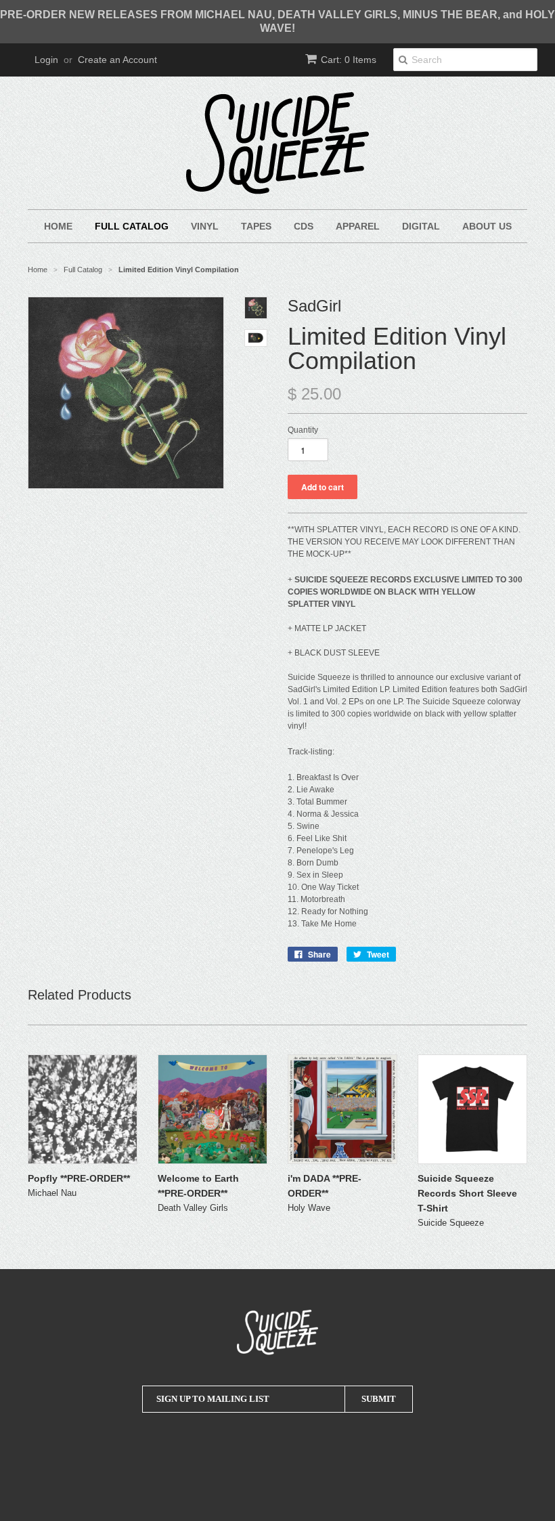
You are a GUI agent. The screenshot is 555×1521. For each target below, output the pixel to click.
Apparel (358, 226)
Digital (421, 226)
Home (58, 226)
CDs (303, 226)
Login (46, 59)
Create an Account (117, 59)
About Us (487, 226)
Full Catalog (132, 226)
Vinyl (205, 226)
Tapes (256, 226)
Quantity (303, 430)
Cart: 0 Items (348, 59)
